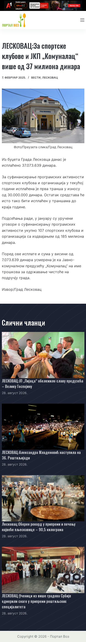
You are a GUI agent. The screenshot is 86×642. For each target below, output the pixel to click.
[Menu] (82, 20)
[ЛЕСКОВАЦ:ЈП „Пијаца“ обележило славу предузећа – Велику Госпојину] (43, 355)
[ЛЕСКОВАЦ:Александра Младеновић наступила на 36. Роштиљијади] (43, 427)
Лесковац (50, 77)
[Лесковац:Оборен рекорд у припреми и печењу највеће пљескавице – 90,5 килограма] (43, 498)
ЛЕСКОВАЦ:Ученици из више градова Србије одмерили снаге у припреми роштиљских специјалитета (36, 601)
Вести (36, 77)
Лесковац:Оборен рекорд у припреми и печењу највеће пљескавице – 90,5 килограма (38, 526)
